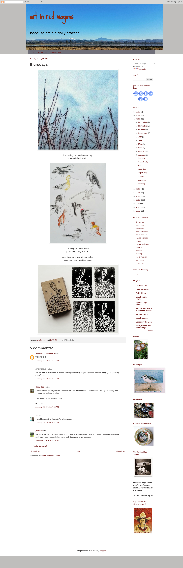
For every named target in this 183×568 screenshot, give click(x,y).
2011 (138, 203)
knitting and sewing (143, 244)
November (142, 126)
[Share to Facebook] (70, 340)
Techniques (42, 52)
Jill (36, 415)
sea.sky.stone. (142, 318)
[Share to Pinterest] (73, 340)
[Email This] (63, 340)
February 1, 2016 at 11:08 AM (47, 440)
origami (139, 250)
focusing (141, 183)
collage (138, 241)
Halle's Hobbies (142, 289)
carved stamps (142, 238)
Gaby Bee (39, 387)
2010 (138, 207)
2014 (138, 193)
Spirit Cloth (141, 293)
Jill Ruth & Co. (142, 314)
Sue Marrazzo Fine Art (45, 353)
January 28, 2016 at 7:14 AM (47, 422)
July (140, 137)
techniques (140, 260)
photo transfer (141, 257)
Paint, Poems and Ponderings (143, 327)
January (141, 155)
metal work (140, 247)
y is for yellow (42, 340)
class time (142, 169)
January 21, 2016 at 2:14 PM (47, 360)
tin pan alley (143, 173)
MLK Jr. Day (143, 162)
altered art (140, 225)
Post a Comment (40, 446)
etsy (139, 165)
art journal (140, 228)
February (142, 151)
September (143, 133)
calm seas (142, 180)
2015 (138, 189)
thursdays (142, 158)
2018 (138, 112)
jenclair (38, 431)
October (141, 129)
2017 (138, 115)
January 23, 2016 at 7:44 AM (47, 378)
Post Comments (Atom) (51, 456)
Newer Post (35, 451)
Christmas (140, 222)
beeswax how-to (142, 231)
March (141, 148)
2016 (138, 119)
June (140, 140)
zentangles (140, 263)
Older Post (120, 451)
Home (32, 52)
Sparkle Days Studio (141, 304)
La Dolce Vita (141, 285)
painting (139, 254)
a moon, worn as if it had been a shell (144, 309)
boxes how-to (141, 235)
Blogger (102, 551)
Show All (150, 330)
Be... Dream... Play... (141, 298)
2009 (138, 211)
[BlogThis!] (65, 340)
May (140, 144)
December (142, 122)
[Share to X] (68, 340)
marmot (141, 176)
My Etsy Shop (55, 52)
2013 (138, 196)
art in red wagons (51, 15)
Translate (142, 69)
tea (137, 274)
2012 (138, 200)
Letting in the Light (144, 322)
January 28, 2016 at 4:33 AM (47, 407)
